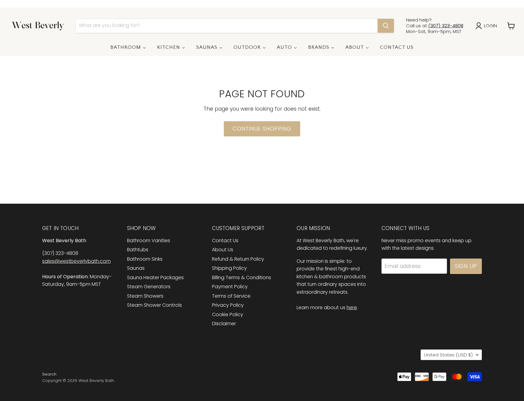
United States (448, 355)
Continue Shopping (262, 128)
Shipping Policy (229, 268)
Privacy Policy (228, 305)
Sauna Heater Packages (155, 277)
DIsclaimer (224, 323)
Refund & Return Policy (238, 259)
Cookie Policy (227, 314)
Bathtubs (137, 249)
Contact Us (225, 240)
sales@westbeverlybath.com (76, 261)
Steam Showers (145, 295)
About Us (222, 249)
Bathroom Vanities (148, 240)
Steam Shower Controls (154, 305)
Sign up (466, 266)
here (352, 307)
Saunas (136, 268)
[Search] (386, 26)
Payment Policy (230, 286)
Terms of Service (231, 295)
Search (49, 374)
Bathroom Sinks (145, 259)
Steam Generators (148, 286)
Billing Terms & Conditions (241, 277)
